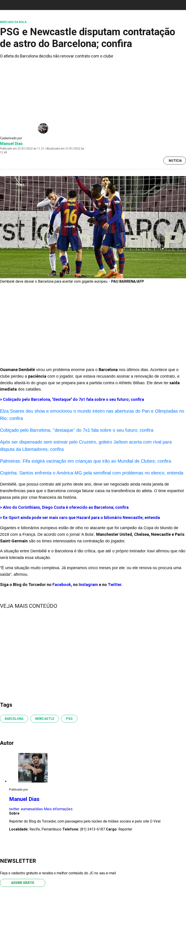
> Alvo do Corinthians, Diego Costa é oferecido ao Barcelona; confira (64, 507)
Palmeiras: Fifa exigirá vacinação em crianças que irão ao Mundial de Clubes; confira (85, 461)
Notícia (175, 160)
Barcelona (14, 719)
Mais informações (58, 809)
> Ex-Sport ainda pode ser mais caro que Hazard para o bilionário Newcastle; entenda (80, 517)
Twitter (114, 584)
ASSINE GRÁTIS (22, 883)
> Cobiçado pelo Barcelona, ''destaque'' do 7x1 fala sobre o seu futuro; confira (72, 399)
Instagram (88, 584)
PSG (69, 719)
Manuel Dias (11, 143)
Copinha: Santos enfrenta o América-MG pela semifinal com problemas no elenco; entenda (91, 472)
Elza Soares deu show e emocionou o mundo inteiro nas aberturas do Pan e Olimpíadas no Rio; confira (92, 415)
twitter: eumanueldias (26, 809)
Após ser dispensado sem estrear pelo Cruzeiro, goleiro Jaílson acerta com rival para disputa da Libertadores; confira (86, 445)
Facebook (61, 584)
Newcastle (44, 719)
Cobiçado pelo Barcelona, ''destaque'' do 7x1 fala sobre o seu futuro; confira (76, 430)
